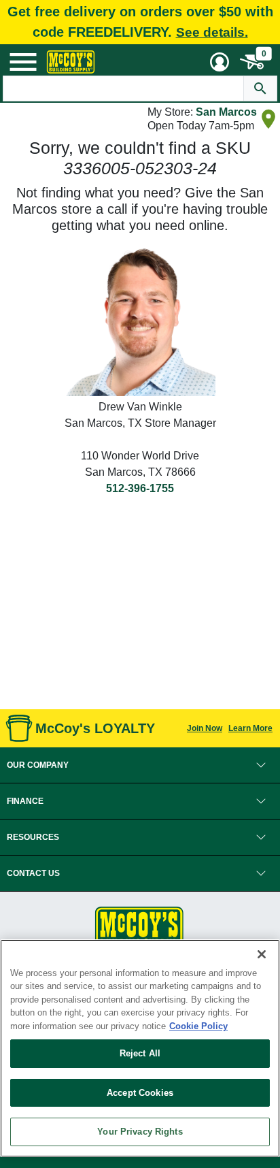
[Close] (262, 954)
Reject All (140, 1053)
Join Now (204, 728)
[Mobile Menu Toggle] (23, 62)
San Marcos (226, 112)
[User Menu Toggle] (219, 61)
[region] (140, 1048)
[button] (140, 765)
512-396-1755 (140, 488)
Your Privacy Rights (139, 1131)
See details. (212, 32)
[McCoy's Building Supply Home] (70, 62)
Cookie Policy (198, 1026)
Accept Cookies (140, 1093)
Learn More (250, 728)
